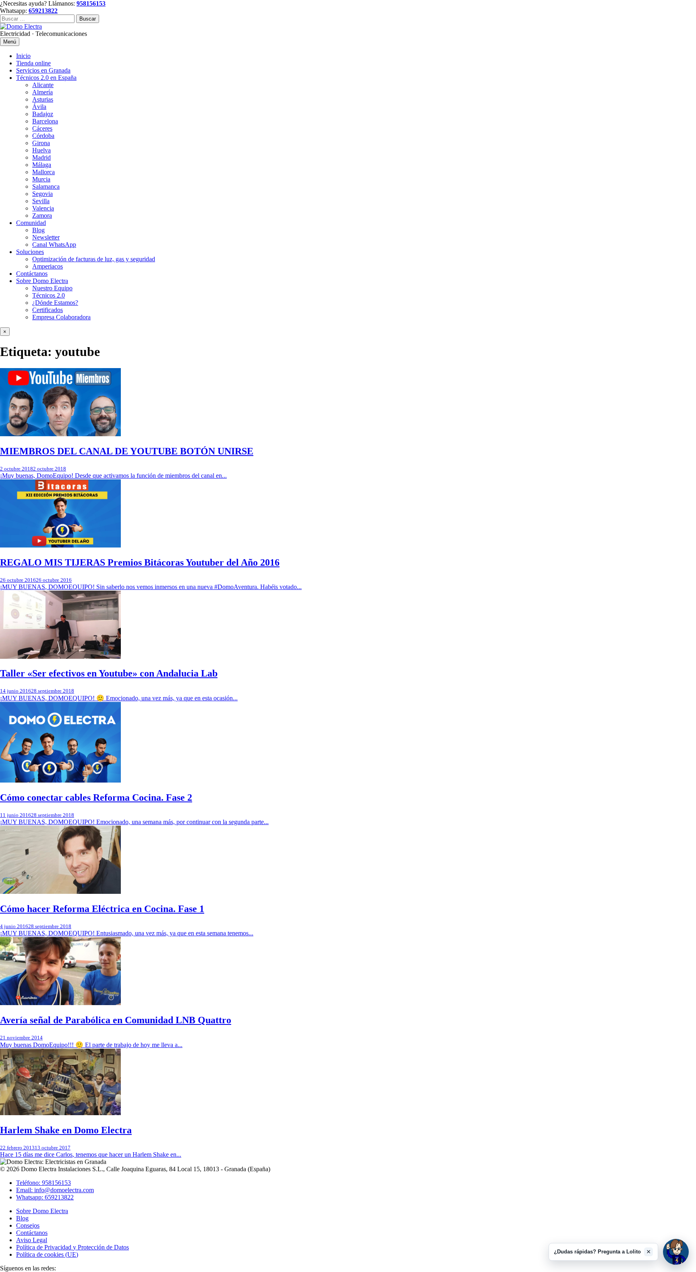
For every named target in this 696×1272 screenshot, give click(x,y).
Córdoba (43, 135)
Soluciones (30, 251)
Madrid (41, 157)
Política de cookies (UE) (47, 1254)
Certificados (47, 309)
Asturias (42, 99)
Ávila (39, 106)
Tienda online (33, 63)
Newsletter (46, 237)
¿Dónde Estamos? (55, 302)
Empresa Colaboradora (61, 317)
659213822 (43, 10)
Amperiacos (47, 266)
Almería (42, 92)
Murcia (41, 179)
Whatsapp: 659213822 (45, 1197)
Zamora (42, 215)
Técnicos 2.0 (48, 295)
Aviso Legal (31, 1240)
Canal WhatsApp (54, 244)
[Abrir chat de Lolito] (676, 1252)
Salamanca (46, 186)
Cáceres (42, 128)
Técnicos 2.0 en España (46, 77)
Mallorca (43, 172)
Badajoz (42, 113)
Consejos (27, 1225)
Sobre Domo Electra (42, 280)
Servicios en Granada (43, 70)
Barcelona (45, 121)
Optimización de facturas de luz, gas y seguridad (93, 259)
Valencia (43, 208)
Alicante (43, 84)
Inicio (23, 55)
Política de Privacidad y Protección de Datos (72, 1247)
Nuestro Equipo (52, 288)
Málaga (41, 164)
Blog (38, 230)
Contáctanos (32, 273)
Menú (9, 42)
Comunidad (31, 222)
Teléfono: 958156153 (43, 1182)
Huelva (41, 150)
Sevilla (41, 201)
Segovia (42, 193)
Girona (41, 142)
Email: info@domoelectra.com (55, 1190)
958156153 (91, 3)
